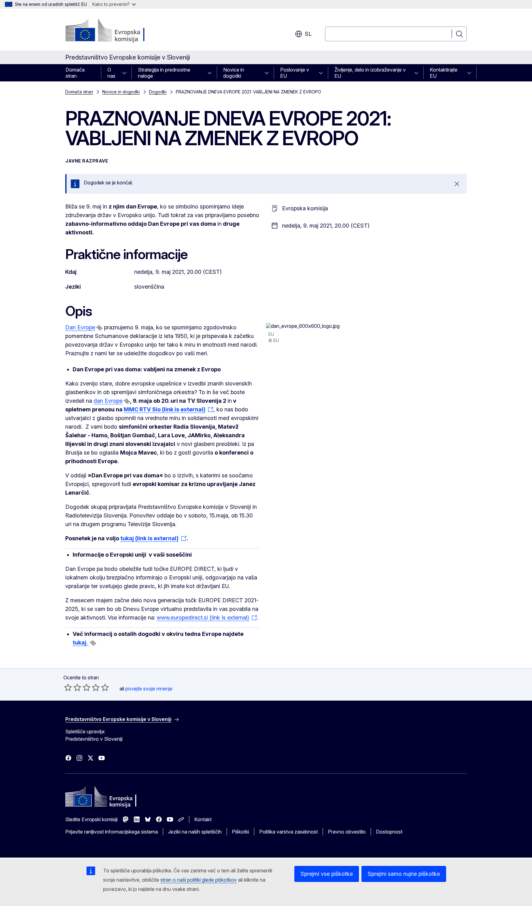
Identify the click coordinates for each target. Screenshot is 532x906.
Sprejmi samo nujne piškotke (404, 874)
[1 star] (68, 687)
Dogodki (158, 91)
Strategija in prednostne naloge (164, 73)
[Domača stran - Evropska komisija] (115, 31)
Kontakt (203, 819)
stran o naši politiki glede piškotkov (198, 880)
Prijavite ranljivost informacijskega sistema (111, 832)
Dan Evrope (80, 327)
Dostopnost (389, 832)
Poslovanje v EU (294, 73)
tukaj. (81, 642)
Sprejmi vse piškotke (326, 874)
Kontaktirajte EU (443, 73)
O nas (111, 73)
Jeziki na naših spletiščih (195, 832)
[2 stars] (72, 687)
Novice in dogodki (233, 73)
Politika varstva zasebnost (288, 832)
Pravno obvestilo (347, 832)
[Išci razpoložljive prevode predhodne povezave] (99, 328)
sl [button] (308, 34)
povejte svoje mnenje (148, 689)
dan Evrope (108, 400)
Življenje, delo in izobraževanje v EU (370, 73)
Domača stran (75, 73)
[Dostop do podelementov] (126, 72)
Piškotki (240, 832)
